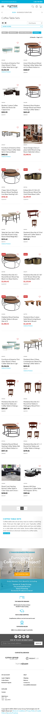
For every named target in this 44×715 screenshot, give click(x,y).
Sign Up (38, 643)
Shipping (26, 678)
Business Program (6, 682)
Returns (26, 680)
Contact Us (27, 682)
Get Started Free (22, 574)
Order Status (5, 680)
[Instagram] (27, 636)
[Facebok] (15, 636)
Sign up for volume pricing (9, 1)
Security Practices (12, 713)
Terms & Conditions (19, 711)
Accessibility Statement (30, 685)
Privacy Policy (30, 711)
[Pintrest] (23, 636)
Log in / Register (6, 678)
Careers (4, 692)
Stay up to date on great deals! (21, 640)
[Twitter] (19, 636)
